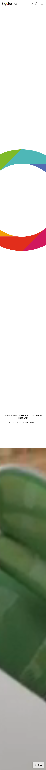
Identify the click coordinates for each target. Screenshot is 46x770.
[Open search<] (32, 4)
